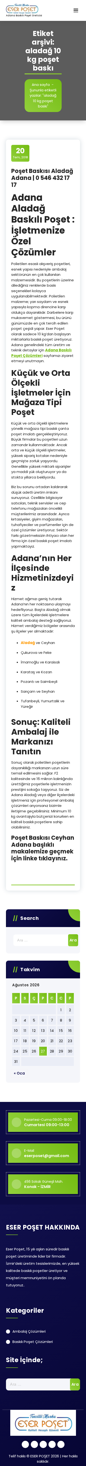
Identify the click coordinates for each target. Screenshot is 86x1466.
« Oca (19, 1073)
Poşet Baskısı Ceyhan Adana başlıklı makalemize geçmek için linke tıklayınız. (42, 848)
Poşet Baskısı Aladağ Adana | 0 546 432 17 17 (42, 178)
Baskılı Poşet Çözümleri (32, 1341)
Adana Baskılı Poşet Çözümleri (41, 353)
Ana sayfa (41, 84)
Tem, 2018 (20, 153)
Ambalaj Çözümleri (29, 1331)
